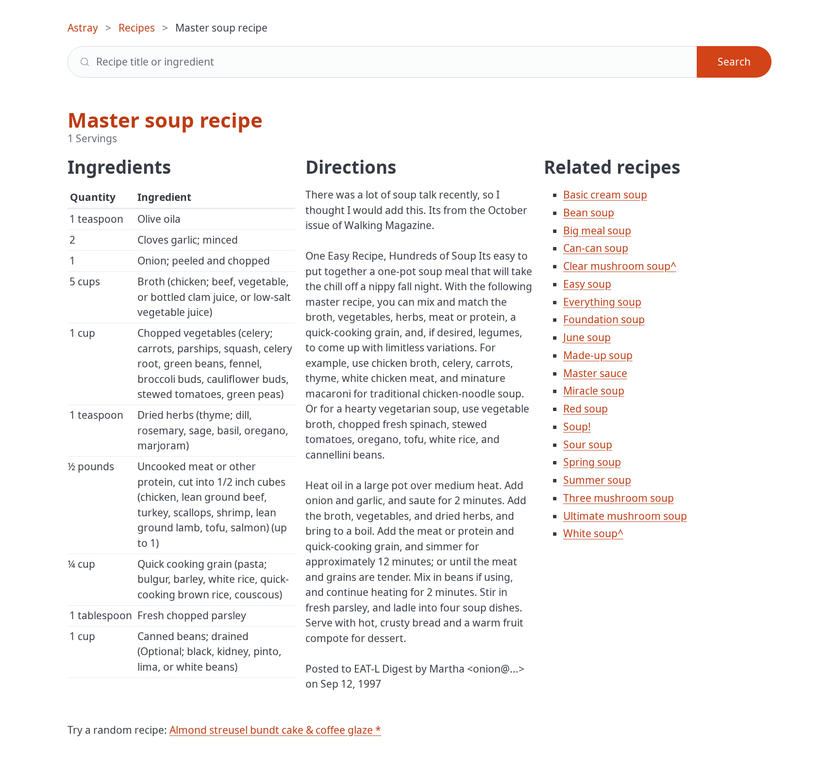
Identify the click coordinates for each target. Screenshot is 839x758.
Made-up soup (598, 355)
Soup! (577, 426)
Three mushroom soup (618, 498)
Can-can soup (595, 248)
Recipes (136, 27)
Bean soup (588, 212)
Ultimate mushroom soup (625, 516)
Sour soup (587, 444)
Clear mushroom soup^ (619, 266)
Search (734, 61)
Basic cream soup (605, 194)
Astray (82, 27)
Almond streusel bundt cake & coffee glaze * (275, 730)
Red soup (585, 408)
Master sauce (595, 373)
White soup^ (593, 533)
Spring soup (592, 462)
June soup (587, 337)
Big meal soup (597, 230)
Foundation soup (604, 319)
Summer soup (597, 480)
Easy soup (587, 284)
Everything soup (602, 302)
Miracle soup (593, 390)
